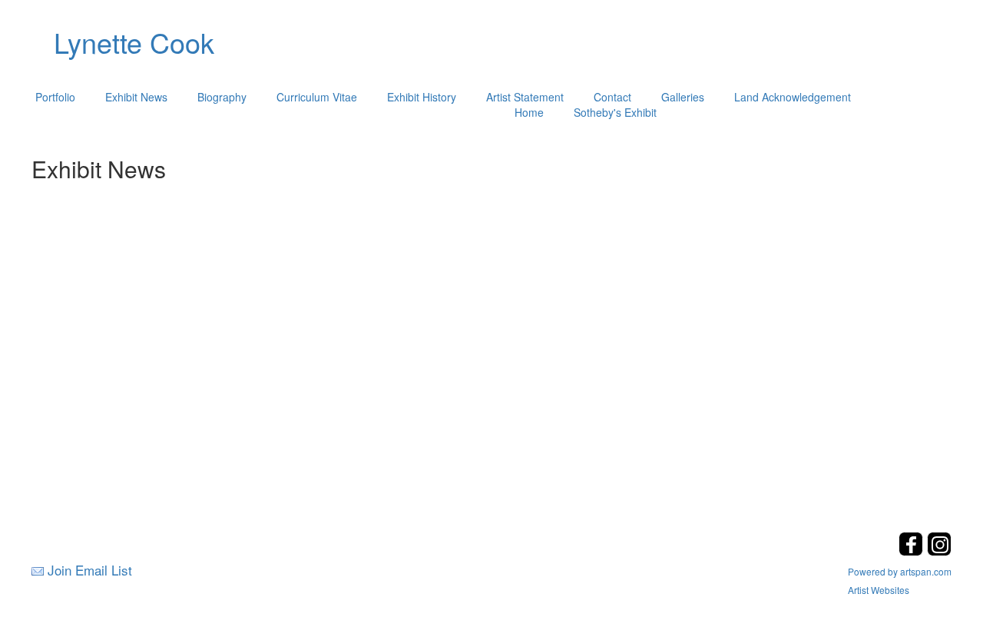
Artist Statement (525, 96)
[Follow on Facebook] (913, 551)
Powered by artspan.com (900, 571)
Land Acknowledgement (792, 96)
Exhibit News (136, 96)
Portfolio (55, 96)
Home (529, 112)
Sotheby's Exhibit (615, 112)
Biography (222, 96)
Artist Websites (878, 589)
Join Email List (90, 569)
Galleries (682, 96)
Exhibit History (421, 96)
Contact (612, 96)
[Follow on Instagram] (939, 551)
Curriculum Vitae (316, 96)
